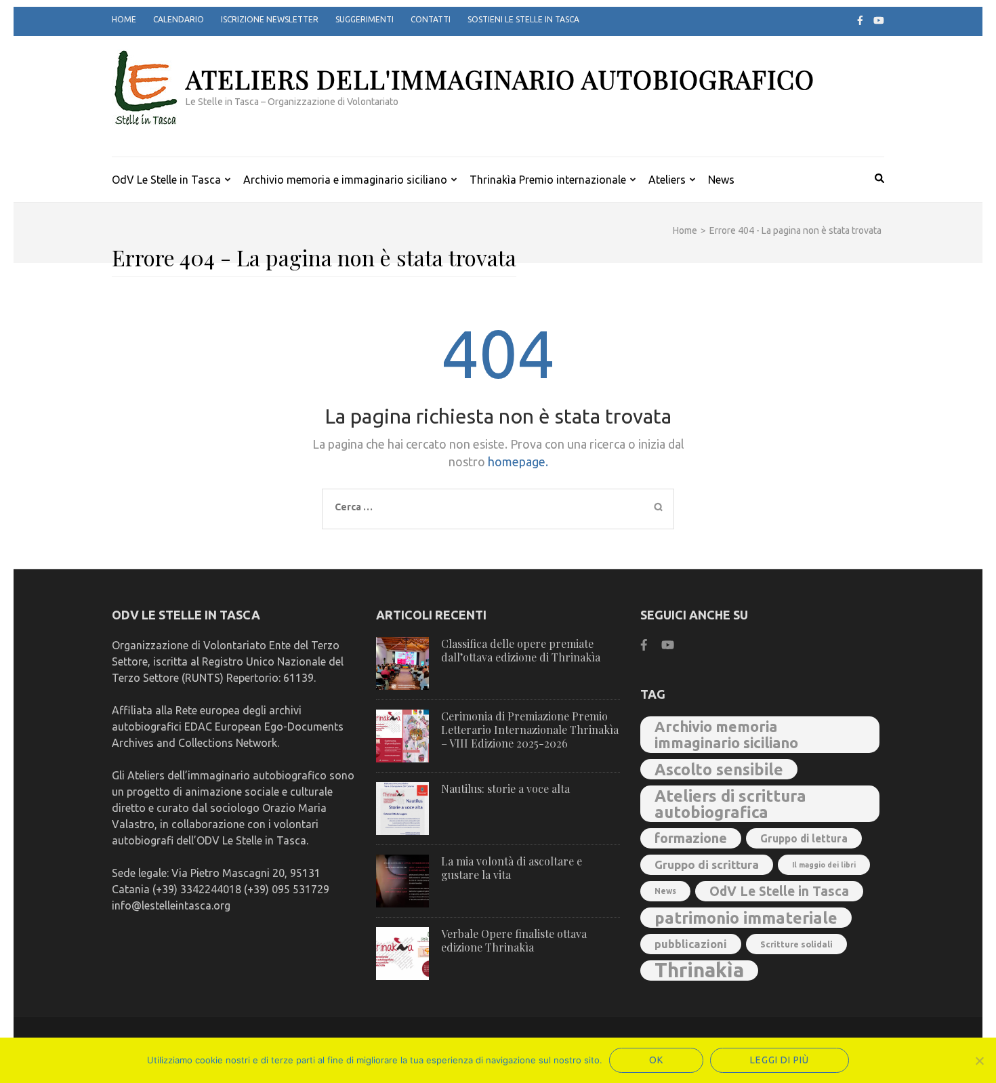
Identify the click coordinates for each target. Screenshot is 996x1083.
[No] (979, 1060)
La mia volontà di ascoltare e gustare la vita (511, 868)
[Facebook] (860, 20)
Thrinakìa (699, 970)
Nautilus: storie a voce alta (505, 788)
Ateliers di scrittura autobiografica (730, 804)
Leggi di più (779, 1060)
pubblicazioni (691, 944)
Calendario (178, 19)
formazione (691, 838)
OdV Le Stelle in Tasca (166, 179)
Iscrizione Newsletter (269, 19)
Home (124, 19)
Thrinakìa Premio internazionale (548, 179)
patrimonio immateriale (746, 917)
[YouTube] (878, 20)
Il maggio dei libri (824, 865)
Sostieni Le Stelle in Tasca (523, 19)
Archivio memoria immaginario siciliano (726, 734)
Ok (656, 1060)
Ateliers (667, 179)
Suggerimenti (364, 19)
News (721, 179)
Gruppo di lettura (804, 838)
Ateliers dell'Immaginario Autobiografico (500, 79)
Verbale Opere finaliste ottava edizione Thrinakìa (514, 940)
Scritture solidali (796, 944)
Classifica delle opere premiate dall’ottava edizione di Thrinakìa (520, 650)
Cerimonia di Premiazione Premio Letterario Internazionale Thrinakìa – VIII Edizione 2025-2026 (530, 729)
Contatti (431, 19)
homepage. (518, 461)
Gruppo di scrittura (707, 864)
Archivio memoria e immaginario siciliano (345, 179)
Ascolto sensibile (719, 769)
